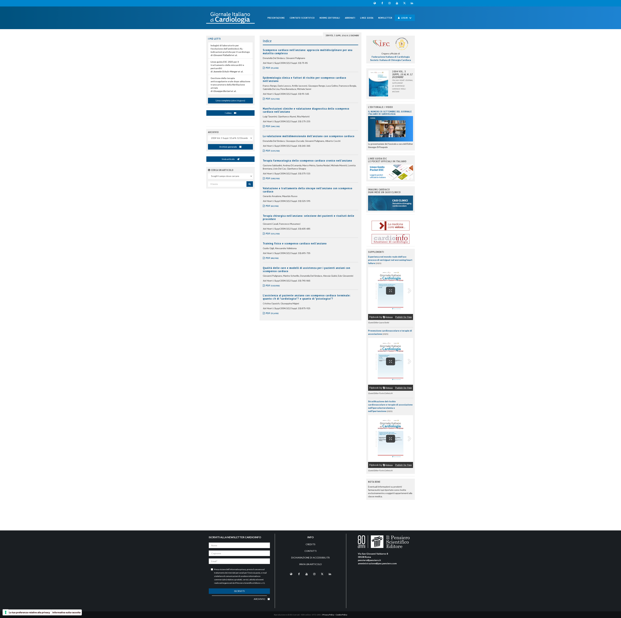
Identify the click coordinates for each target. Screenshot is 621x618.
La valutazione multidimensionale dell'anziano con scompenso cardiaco (308, 136)
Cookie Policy (341, 614)
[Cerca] (249, 184)
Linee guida (366, 17)
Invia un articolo (310, 564)
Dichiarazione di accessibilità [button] (310, 557)
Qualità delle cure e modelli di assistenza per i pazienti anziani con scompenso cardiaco (306, 269)
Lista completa (230, 100)
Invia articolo (228, 159)
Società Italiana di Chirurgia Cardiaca (390, 60)
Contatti (311, 551)
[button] (209, 170)
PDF (271, 67)
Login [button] (404, 17)
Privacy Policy (328, 614)
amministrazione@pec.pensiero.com (377, 563)
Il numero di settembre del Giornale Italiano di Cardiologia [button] (390, 112)
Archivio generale (228, 146)
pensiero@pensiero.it (369, 560)
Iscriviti (239, 591)
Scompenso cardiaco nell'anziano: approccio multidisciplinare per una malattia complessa (307, 51)
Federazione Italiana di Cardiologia (391, 56)
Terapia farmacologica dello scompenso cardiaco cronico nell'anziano (307, 160)
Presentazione (276, 17)
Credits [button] (310, 544)
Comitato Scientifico (302, 17)
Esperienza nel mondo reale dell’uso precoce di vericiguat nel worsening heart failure (390, 259)
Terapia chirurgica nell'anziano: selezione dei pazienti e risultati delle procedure (308, 217)
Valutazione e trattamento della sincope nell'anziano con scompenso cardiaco (307, 189)
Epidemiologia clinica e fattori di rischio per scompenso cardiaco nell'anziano (304, 79)
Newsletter (385, 17)
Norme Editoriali (330, 17)
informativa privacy (238, 569)
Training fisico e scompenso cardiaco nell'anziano (295, 243)
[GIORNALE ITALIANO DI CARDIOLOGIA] (230, 17)
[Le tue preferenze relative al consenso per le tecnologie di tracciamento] (6, 612)
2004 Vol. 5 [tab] (342, 35)
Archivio (260, 599)
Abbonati (350, 17)
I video (228, 113)
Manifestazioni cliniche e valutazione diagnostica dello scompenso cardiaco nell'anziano (306, 110)
